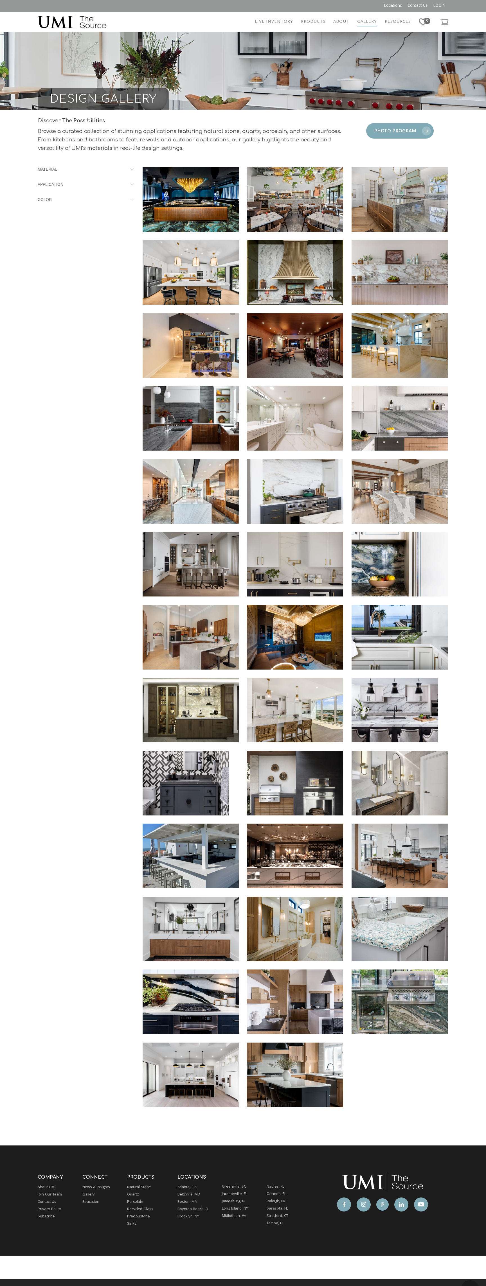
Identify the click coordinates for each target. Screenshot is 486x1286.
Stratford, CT (277, 1216)
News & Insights (96, 1187)
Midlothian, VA (234, 1216)
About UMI (46, 1187)
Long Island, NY (235, 1209)
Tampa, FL (275, 1223)
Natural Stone (139, 1187)
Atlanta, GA (187, 1187)
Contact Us (47, 1202)
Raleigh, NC (276, 1201)
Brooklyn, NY (188, 1216)
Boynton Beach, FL (193, 1209)
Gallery (88, 1195)
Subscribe (46, 1216)
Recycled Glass (140, 1209)
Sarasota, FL (277, 1209)
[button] (400, 131)
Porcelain (135, 1202)
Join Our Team (50, 1195)
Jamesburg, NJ (234, 1201)
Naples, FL (275, 1187)
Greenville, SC (234, 1187)
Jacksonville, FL (234, 1194)
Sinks (131, 1224)
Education (90, 1202)
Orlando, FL (276, 1194)
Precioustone (138, 1216)
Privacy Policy (49, 1209)
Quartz (133, 1195)
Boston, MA (187, 1202)
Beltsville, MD (188, 1195)
